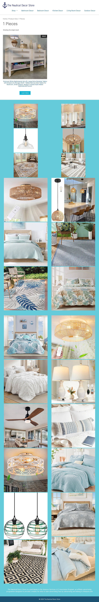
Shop (14, 11)
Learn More (25, 93)
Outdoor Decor (89, 11)
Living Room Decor (74, 11)
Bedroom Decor (43, 11)
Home (5, 19)
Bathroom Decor (27, 11)
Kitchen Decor (57, 11)
